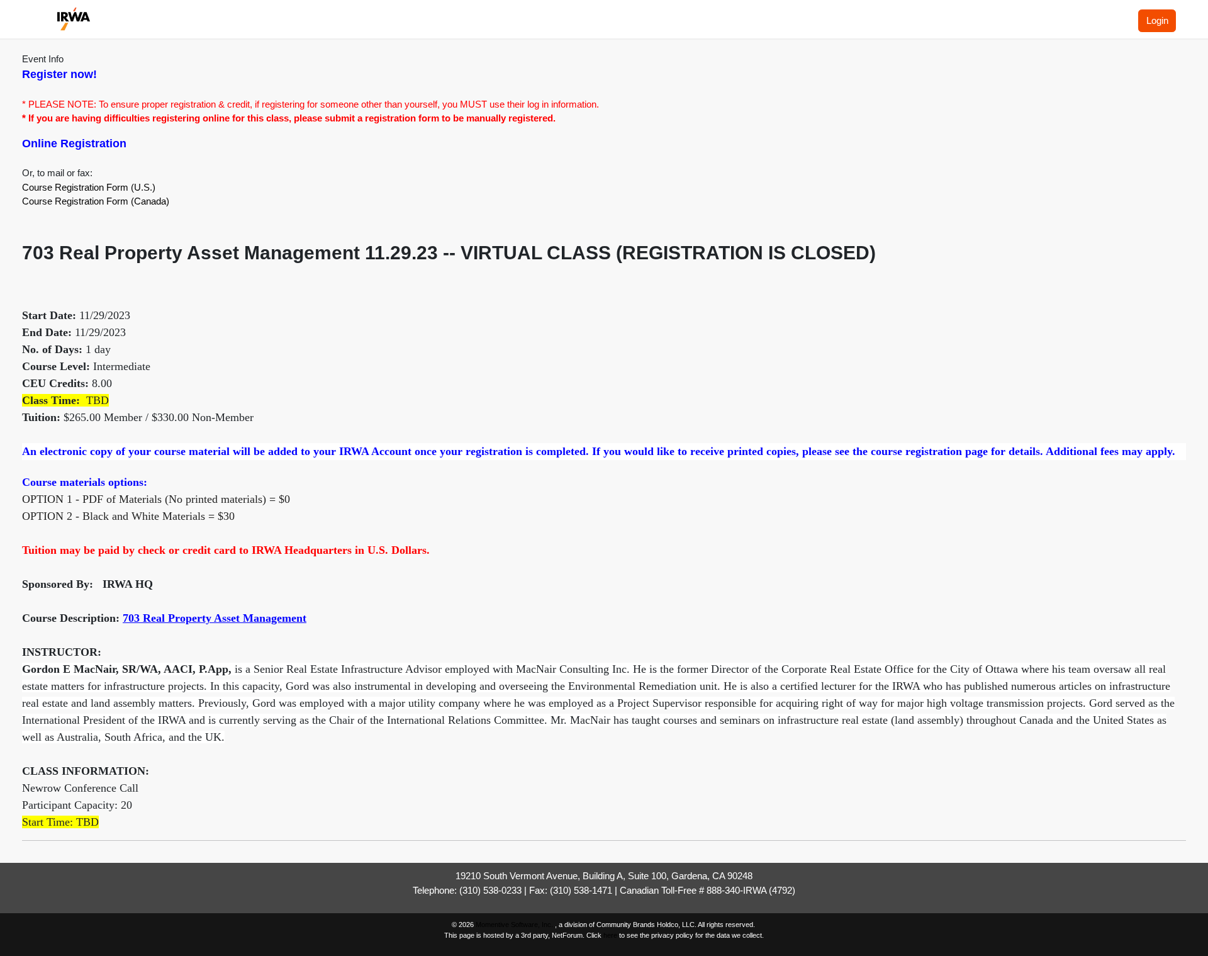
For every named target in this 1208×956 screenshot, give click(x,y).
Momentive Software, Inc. (515, 924)
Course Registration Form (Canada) (95, 201)
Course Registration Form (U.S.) (88, 187)
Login (1157, 20)
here (610, 935)
